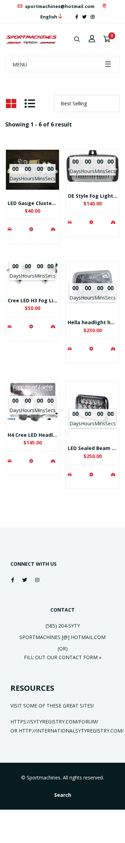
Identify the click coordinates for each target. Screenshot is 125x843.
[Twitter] (84, 17)
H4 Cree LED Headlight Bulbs (43, 435)
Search (62, 795)
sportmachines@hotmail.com (59, 6)
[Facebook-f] (77, 17)
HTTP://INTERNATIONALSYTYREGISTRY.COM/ (71, 730)
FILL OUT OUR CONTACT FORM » (62, 657)
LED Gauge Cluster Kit (35, 203)
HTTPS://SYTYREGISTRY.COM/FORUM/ (54, 721)
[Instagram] (92, 17)
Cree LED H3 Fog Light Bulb (41, 300)
